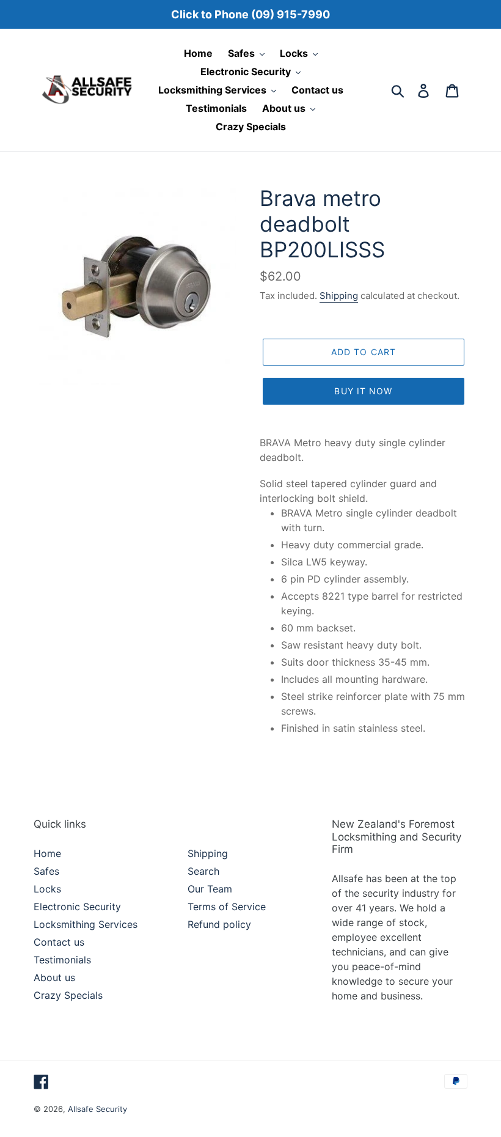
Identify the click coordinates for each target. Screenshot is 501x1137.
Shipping (339, 295)
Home (47, 853)
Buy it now (363, 391)
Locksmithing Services (85, 924)
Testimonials (62, 960)
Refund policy (219, 924)
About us (54, 977)
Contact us (59, 942)
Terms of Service (227, 906)
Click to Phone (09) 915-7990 (250, 14)
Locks (47, 889)
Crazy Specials (68, 995)
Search (203, 871)
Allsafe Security (97, 1109)
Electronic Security (77, 906)
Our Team (210, 889)
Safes (46, 871)
